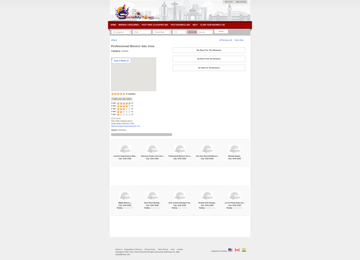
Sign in (229, 2)
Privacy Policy (150, 249)
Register (241, 2)
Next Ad (238, 40)
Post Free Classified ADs (155, 25)
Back (114, 40)
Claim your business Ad (212, 25)
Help (195, 25)
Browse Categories (129, 25)
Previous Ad (226, 40)
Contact (180, 249)
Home (113, 25)
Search (221, 31)
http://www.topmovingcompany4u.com (125, 126)
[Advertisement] (180, 175)
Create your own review (121, 99)
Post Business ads (180, 25)
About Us (118, 249)
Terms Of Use (163, 249)
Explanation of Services (133, 249)
